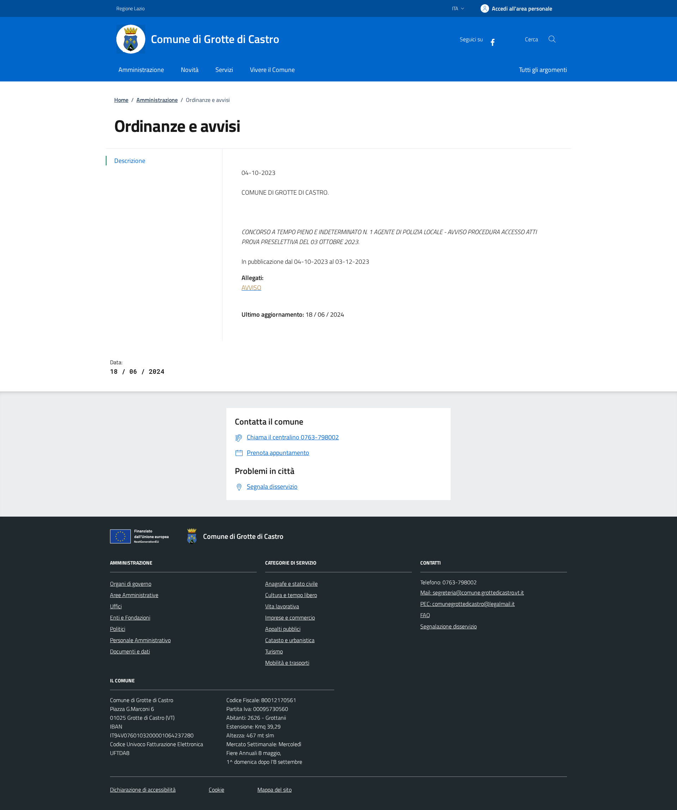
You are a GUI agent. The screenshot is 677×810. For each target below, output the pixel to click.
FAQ (425, 615)
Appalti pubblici (282, 629)
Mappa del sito (274, 789)
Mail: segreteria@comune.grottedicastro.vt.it (472, 592)
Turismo (274, 651)
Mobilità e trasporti (287, 662)
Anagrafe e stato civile (291, 583)
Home (121, 100)
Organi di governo (130, 583)
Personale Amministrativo (140, 640)
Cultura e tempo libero (291, 595)
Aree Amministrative (134, 595)
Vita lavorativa (282, 606)
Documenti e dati (130, 651)
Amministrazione (157, 100)
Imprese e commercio (290, 617)
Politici (117, 629)
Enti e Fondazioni (130, 617)
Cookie (216, 789)
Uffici (116, 606)
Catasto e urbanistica (290, 640)
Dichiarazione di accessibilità (143, 789)
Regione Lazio (130, 8)
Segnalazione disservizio (448, 626)
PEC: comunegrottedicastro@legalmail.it (467, 603)
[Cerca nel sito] (552, 39)
